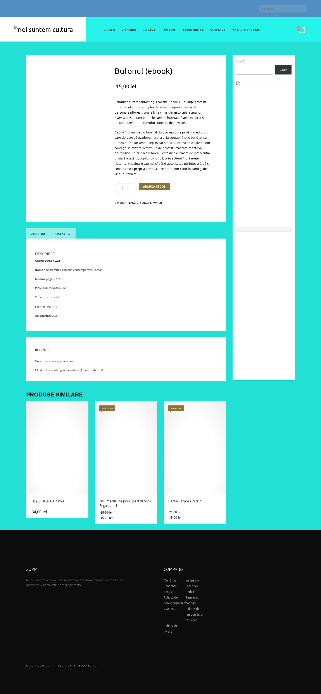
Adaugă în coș (154, 186)
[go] (302, 8)
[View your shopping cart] (302, 29)
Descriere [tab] (38, 233)
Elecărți (133, 202)
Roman (157, 202)
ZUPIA (50, 665)
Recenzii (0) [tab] (63, 233)
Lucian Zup (52, 261)
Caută (240, 61)
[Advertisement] (264, 303)
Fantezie (145, 202)
